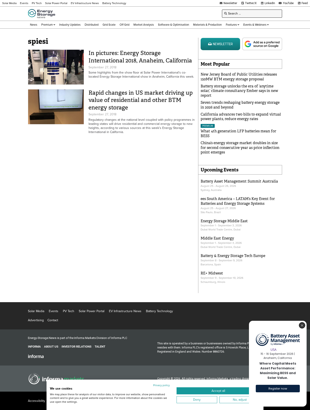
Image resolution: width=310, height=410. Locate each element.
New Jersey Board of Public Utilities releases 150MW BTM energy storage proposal (239, 77)
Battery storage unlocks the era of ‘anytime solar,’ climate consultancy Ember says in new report (239, 91)
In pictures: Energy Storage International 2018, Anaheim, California (140, 56)
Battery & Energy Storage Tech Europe (233, 255)
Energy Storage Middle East (224, 221)
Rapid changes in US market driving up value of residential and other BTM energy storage (141, 100)
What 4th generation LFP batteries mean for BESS (238, 133)
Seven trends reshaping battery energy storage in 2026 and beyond (240, 105)
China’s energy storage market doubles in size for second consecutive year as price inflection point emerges (240, 148)
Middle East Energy (217, 238)
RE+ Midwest (212, 273)
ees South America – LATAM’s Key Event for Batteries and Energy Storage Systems (238, 201)
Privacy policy (161, 385)
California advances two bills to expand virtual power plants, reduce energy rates (241, 116)
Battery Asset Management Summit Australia (239, 181)
